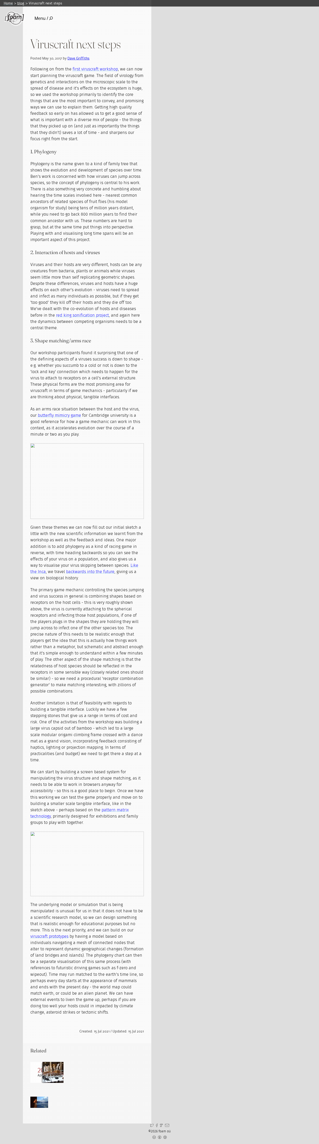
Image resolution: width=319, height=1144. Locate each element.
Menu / (41, 18)
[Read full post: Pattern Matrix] (53, 1072)
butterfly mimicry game (59, 415)
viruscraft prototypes (49, 936)
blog (20, 3)
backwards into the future (90, 572)
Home (8, 3)
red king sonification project (82, 315)
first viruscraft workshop (95, 69)
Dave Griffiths (78, 58)
